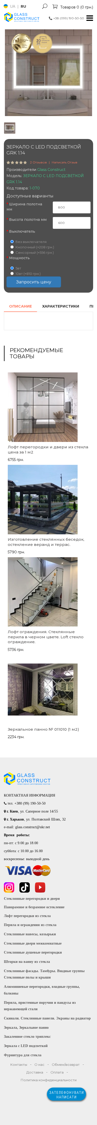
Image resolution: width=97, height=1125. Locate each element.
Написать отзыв (64, 162)
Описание (20, 306)
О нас (39, 1064)
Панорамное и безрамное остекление (34, 907)
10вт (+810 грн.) (28, 274)
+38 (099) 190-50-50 (66, 18)
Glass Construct (51, 169)
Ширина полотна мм (24, 207)
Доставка (34, 1072)
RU (23, 6)
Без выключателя (31, 242)
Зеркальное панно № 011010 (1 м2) (43, 729)
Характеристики (60, 306)
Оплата (57, 1072)
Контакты (18, 1064)
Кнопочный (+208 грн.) (35, 247)
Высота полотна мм (28, 219)
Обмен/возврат (66, 1064)
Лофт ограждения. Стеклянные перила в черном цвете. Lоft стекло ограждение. (46, 636)
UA (13, 6)
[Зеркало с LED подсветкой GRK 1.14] (48, 72)
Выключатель (22, 231)
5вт (18, 268)
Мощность (19, 258)
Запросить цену (33, 282)
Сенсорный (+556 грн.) (35, 252)
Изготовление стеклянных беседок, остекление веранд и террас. (46, 542)
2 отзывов (38, 162)
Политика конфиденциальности (49, 1080)
